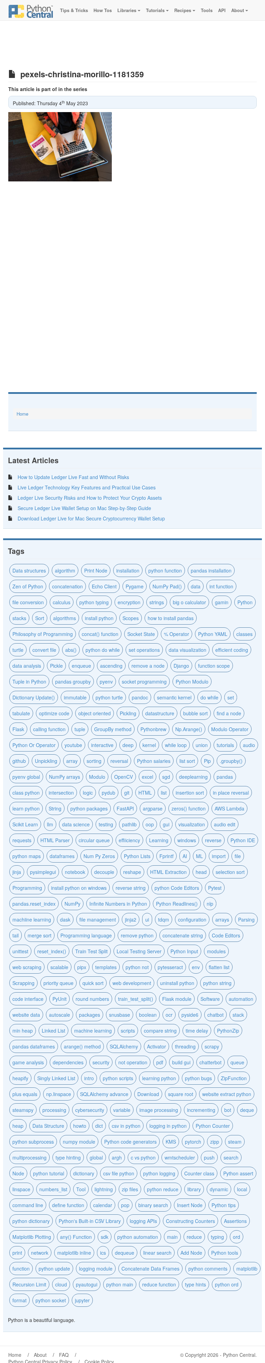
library (194, 1189)
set (230, 697)
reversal (119, 760)
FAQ (64, 1354)
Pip (207, 760)
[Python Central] (30, 10)
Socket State (141, 633)
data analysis (26, 665)
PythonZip (228, 1030)
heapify (20, 1078)
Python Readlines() (177, 903)
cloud (61, 1284)
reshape (132, 871)
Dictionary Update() (33, 697)
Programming (27, 887)
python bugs (198, 1078)
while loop (176, 745)
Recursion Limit (29, 1284)
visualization (191, 824)
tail (15, 935)
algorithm (65, 570)
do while (209, 697)
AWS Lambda (229, 808)
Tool (81, 1189)
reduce (194, 1236)
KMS (171, 1141)
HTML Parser (55, 840)
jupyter (82, 1300)
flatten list (219, 967)
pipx (81, 967)
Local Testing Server (139, 951)
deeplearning (193, 776)
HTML (145, 792)
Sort (39, 618)
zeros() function (188, 808)
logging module (95, 1268)
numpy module (79, 1141)
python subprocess (33, 1141)
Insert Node (190, 1205)
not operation (132, 1062)
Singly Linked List (56, 1078)
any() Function (76, 1236)
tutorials (225, 745)
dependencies (68, 1062)
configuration (192, 919)
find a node (229, 713)
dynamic (219, 1189)
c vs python (143, 1157)
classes (244, 633)
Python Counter (213, 1125)
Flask (18, 729)
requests (21, 840)
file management (97, 919)
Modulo (97, 776)
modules (216, 951)
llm (50, 824)
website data (26, 1014)
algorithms (64, 618)
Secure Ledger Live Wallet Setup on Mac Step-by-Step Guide (84, 508)
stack (238, 1014)
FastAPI (125, 808)
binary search (153, 1205)
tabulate (21, 713)
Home (22, 413)
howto (79, 1125)
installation (127, 570)
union (202, 745)
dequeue (124, 1252)
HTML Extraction (168, 871)
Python (245, 602)
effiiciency (129, 840)
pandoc (140, 697)
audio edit (224, 824)
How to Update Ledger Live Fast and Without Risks (73, 477)
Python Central (239, 1354)
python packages (89, 808)
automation (241, 998)
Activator (156, 1046)
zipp (214, 1141)
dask (65, 919)
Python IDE (242, 840)
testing (106, 824)
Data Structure (48, 1125)
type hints (195, 1284)
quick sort (93, 982)
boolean (148, 1014)
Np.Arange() (188, 729)
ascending (111, 665)
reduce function (159, 1284)
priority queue (58, 982)
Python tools (224, 1252)
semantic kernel (174, 697)
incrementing (201, 1109)
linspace (21, 1189)
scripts (128, 1030)
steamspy (22, 1109)
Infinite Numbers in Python (118, 903)
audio (249, 745)
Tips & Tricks (73, 10)
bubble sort (195, 713)
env (196, 967)
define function (68, 1205)
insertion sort (190, 792)
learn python (26, 808)
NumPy (72, 903)
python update (54, 1268)
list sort (187, 760)
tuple (80, 729)
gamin (221, 602)
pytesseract (170, 967)
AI (185, 856)
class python (26, 792)
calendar (102, 1205)
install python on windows (79, 887)
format (19, 1300)
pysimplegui (43, 871)
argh (117, 1157)
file (238, 856)
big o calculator (189, 602)
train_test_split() (135, 998)
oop (150, 824)
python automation (137, 1236)
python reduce (162, 1189)
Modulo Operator (229, 729)
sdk (104, 1236)
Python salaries (153, 760)
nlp (210, 903)
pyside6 (189, 1014)
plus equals (24, 1094)
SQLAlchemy (124, 1046)
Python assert (238, 1173)
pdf (159, 1062)
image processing (158, 1109)
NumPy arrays (64, 776)
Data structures (29, 570)
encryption (129, 602)
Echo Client (104, 586)
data (195, 586)
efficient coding (231, 649)
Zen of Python (27, 586)
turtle (17, 649)
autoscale (59, 1014)
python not (137, 967)
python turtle (109, 697)
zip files (130, 1189)
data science (76, 824)
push (209, 1157)
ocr (169, 1014)
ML (199, 856)
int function (221, 586)
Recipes (183, 10)
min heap (22, 1030)
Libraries (127, 10)
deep (128, 745)
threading (185, 1046)
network (39, 1252)
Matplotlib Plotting (31, 1236)
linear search (157, 1252)
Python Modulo (192, 681)
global (96, 1157)
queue (237, 1062)
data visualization (187, 649)
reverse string (131, 887)
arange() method (82, 1046)
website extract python (226, 1094)
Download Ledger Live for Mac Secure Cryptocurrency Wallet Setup (91, 518)
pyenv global (26, 776)
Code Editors (226, 935)
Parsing (246, 919)
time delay (197, 1030)
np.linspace (58, 1094)
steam (235, 1141)
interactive (102, 745)
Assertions (235, 1220)
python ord (226, 1284)
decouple (104, 871)
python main (119, 1284)
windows (186, 840)
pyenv (106, 681)
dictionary (83, 1173)
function (21, 1268)
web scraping (26, 967)
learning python (159, 1078)
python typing (94, 602)
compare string (160, 1030)
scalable (59, 967)
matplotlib (246, 1268)
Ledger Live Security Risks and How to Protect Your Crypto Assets (90, 497)
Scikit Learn (25, 824)
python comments (207, 1268)
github (19, 760)
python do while (103, 649)
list (164, 792)
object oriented (94, 713)
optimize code (54, 713)
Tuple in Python (29, 681)
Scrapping (23, 982)
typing (217, 1236)
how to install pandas (171, 618)
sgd (166, 776)
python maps (26, 856)
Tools (206, 10)
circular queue (94, 840)
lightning (104, 1189)
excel (147, 776)
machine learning (93, 1030)
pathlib (129, 824)
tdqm (163, 919)
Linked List (53, 1030)
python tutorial (48, 1173)
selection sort (230, 871)
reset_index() (51, 951)
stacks (19, 618)
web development (131, 982)
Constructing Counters (190, 1220)
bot (227, 1109)
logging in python (168, 1125)
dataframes (62, 856)
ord (236, 1236)
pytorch (193, 1141)
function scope (214, 665)
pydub (108, 792)
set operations (144, 649)
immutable (75, 697)
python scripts (118, 1078)
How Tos (102, 10)
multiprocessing (29, 1157)
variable (121, 1109)
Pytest (215, 887)
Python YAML (212, 633)
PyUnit (59, 998)
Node (18, 1173)
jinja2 (130, 919)
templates (106, 967)
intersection (61, 792)
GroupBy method (112, 729)
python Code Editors (177, 887)
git (126, 792)
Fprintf (166, 856)
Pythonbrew (153, 729)
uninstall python (177, 982)
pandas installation (211, 570)
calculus (61, 602)
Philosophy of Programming (42, 633)
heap (17, 1125)
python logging (159, 1173)
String (55, 808)
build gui (181, 1062)
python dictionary (31, 1220)
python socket (51, 1300)
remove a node (148, 665)
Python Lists (137, 856)
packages (89, 1014)
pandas (225, 776)
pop (125, 1205)
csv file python (118, 1173)
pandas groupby (73, 681)
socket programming (144, 681)
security (100, 1062)
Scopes (130, 618)
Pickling (128, 713)
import (219, 856)
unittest (20, 951)
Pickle (56, 665)
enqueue (81, 665)
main (172, 1236)
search (231, 1157)
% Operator (176, 633)
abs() (71, 649)
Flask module (177, 998)
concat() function (100, 633)
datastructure (159, 713)
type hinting (68, 1157)
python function (165, 570)
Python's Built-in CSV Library (90, 1220)
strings (156, 602)
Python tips (224, 1205)
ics (103, 1252)
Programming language (86, 935)
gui (166, 824)
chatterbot (210, 1062)
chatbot (215, 1014)
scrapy (212, 1046)
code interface (27, 998)
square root (180, 1094)
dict (99, 1125)
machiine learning (31, 919)
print (17, 1252)
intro (89, 1078)
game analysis (28, 1062)
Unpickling (46, 760)
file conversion (28, 602)
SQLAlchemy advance (104, 1094)
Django (181, 665)
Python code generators (130, 1141)
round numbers (92, 998)
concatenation (67, 586)
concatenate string (183, 935)
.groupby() (231, 760)
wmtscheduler (180, 1157)
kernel (149, 745)
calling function (49, 729)
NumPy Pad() (167, 586)
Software (210, 998)
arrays (222, 919)
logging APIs (143, 1220)
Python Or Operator (34, 745)
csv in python (126, 1125)
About (237, 10)
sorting (94, 760)
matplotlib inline (74, 1252)
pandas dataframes (33, 1046)
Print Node (95, 570)
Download (148, 1094)
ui (147, 919)
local (242, 1189)
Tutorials (155, 10)
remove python (137, 935)
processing (54, 1109)
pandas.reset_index (34, 903)
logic (88, 792)
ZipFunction (234, 1078)
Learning (158, 840)
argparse (153, 808)
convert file (44, 649)
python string (217, 982)
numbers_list (53, 1189)
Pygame (135, 586)
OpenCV (123, 776)
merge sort (39, 935)
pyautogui (86, 1284)
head (201, 871)
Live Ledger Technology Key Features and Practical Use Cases (87, 487)
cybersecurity (89, 1109)
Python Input (184, 951)
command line (27, 1205)
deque (247, 1109)
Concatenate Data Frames (150, 1268)
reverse (213, 840)
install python (99, 618)
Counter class (199, 1173)
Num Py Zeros (99, 856)
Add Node (191, 1252)
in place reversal (231, 792)
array (72, 760)
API (221, 10)
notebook (75, 871)
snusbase (119, 1014)
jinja (16, 871)
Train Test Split (91, 951)
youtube (73, 745)
